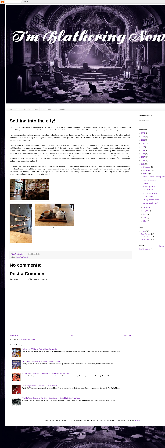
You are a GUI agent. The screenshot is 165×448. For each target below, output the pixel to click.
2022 (143, 140)
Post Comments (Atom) (27, 339)
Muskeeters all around (150, 203)
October (146, 174)
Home (10, 109)
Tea (21, 257)
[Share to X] (34, 254)
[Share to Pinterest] (39, 254)
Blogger (137, 420)
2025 (143, 133)
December (147, 167)
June (145, 218)
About (18, 109)
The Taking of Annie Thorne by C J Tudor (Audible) (40, 386)
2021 (143, 143)
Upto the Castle (148, 190)
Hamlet (145, 183)
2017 (143, 157)
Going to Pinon (148, 196)
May (145, 221)
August (146, 211)
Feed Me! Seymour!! (150, 180)
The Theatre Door (31, 109)
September (147, 207)
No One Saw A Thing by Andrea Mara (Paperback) (39, 349)
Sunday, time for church (151, 200)
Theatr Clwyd (145, 240)
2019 (143, 150)
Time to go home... (149, 186)
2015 (143, 164)
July (145, 214)
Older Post (127, 335)
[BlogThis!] (32, 254)
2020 (143, 147)
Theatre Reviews (146, 237)
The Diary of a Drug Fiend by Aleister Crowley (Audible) (41, 361)
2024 (143, 137)
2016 (143, 161)
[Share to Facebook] (36, 254)
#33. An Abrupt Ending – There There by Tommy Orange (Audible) (45, 373)
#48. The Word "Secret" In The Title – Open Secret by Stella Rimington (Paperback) (51, 398)
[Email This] (29, 254)
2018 (143, 154)
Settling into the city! (150, 193)
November (147, 170)
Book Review (145, 234)
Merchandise (60, 109)
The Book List (46, 109)
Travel (25, 257)
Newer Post (14, 335)
